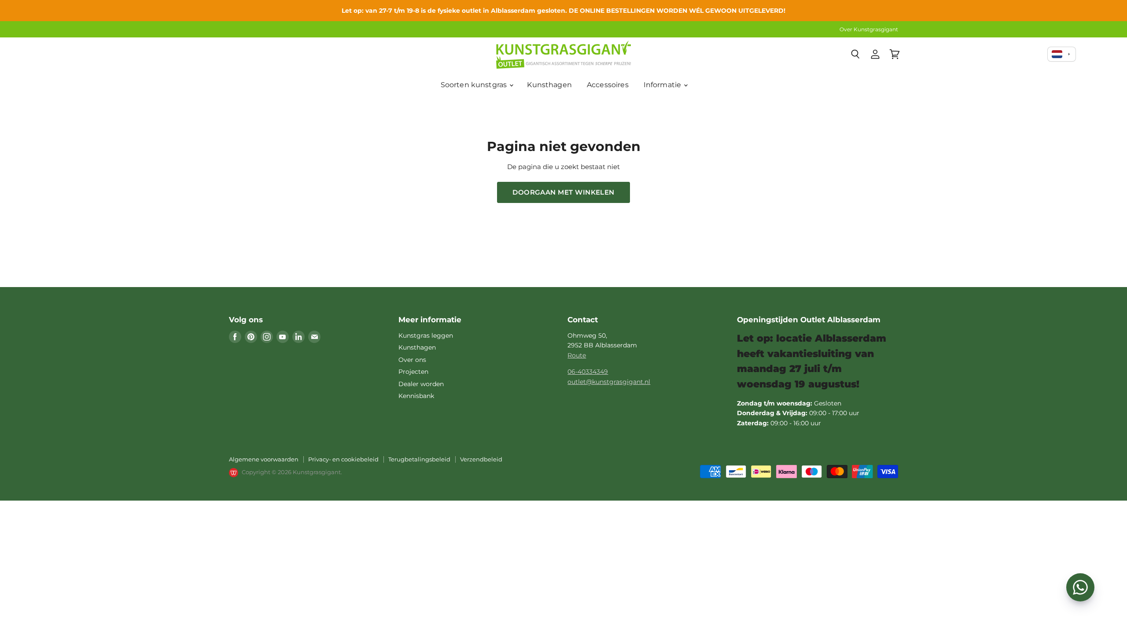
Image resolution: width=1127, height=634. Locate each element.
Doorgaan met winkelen (563, 192)
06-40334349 (587, 372)
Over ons (412, 360)
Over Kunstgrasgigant (869, 29)
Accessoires (608, 85)
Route (576, 355)
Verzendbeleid (481, 459)
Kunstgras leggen (425, 335)
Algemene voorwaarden (263, 459)
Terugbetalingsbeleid (419, 459)
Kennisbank (416, 396)
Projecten (413, 372)
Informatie (663, 85)
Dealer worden (421, 384)
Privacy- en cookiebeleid (343, 459)
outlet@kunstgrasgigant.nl (608, 382)
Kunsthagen (549, 85)
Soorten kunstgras (475, 85)
